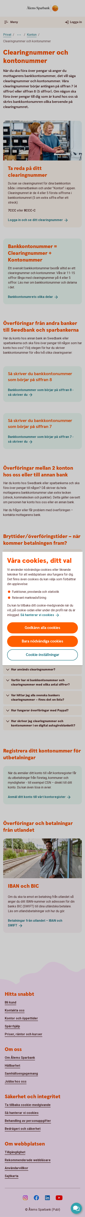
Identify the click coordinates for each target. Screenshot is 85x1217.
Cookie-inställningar (42, 654)
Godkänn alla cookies (42, 627)
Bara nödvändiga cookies (42, 641)
